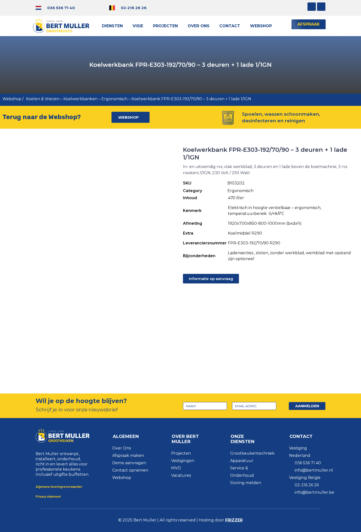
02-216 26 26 (134, 7)
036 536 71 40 (61, 7)
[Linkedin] (321, 6)
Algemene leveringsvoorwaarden (59, 487)
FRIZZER (234, 520)
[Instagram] (311, 6)
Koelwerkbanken (80, 99)
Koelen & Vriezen (42, 99)
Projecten (165, 26)
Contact (229, 26)
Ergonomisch (114, 99)
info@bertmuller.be (314, 492)
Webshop (261, 26)
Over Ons (198, 26)
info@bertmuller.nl (314, 470)
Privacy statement (48, 496)
